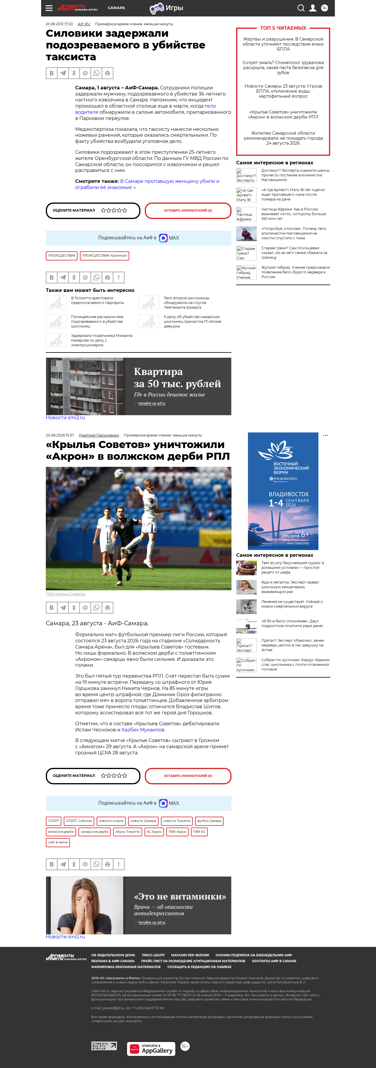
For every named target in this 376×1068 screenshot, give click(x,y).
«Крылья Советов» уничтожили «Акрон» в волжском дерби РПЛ (283, 115)
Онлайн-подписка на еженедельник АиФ (254, 955)
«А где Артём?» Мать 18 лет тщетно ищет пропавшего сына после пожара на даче (293, 194)
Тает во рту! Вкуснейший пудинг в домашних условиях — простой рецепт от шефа (292, 567)
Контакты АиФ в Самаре (274, 961)
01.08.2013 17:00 (59, 24)
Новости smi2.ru (65, 417)
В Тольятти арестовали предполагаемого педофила (97, 300)
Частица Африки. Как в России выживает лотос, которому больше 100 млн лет (293, 214)
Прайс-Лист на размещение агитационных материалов (193, 961)
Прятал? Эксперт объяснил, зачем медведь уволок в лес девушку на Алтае (292, 645)
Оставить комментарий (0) (188, 211)
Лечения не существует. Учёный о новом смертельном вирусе (292, 604)
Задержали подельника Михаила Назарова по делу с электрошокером (101, 340)
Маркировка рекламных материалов (126, 967)
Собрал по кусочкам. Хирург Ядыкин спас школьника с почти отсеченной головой (295, 664)
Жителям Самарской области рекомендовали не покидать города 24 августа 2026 (283, 138)
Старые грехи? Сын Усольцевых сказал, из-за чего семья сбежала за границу (294, 253)
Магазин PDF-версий (190, 955)
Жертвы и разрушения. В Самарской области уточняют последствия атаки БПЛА (283, 44)
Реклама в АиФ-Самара (113, 961)
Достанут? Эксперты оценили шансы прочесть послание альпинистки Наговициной (295, 175)
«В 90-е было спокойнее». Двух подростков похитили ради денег (292, 623)
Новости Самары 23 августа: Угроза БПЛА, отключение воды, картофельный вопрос (283, 91)
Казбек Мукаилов (143, 730)
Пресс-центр (153, 955)
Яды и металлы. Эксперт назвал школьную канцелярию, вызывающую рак (290, 587)
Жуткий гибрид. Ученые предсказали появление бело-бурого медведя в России (295, 272)
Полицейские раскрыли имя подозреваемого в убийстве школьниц (97, 321)
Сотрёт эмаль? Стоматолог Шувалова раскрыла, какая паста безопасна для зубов (283, 67)
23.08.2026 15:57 (60, 435)
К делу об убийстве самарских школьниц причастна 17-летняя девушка (192, 321)
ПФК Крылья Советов (65, 594)
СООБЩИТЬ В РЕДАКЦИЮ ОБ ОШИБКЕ (199, 967)
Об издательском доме (113, 955)
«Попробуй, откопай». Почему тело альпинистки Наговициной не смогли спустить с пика (293, 233)
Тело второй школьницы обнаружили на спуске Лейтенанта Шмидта (186, 303)
